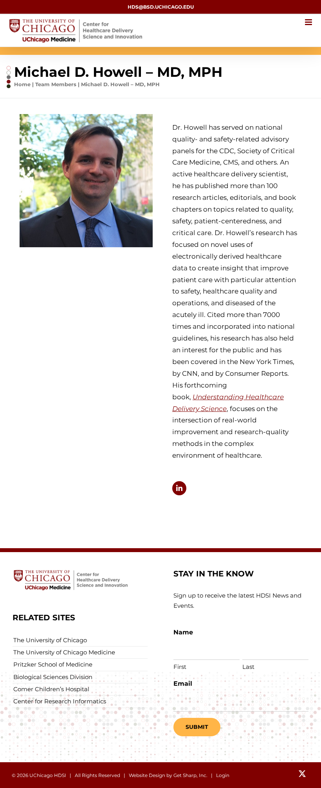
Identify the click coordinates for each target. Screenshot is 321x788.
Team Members (55, 84)
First (179, 666)
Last (248, 666)
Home (22, 84)
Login (222, 775)
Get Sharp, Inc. (190, 775)
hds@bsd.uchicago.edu (161, 7)
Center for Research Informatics (59, 701)
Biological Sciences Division (52, 677)
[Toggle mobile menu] (309, 22)
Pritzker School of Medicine (52, 664)
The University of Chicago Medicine (64, 652)
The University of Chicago (50, 640)
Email (182, 683)
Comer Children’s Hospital (51, 689)
